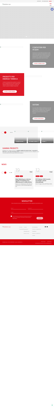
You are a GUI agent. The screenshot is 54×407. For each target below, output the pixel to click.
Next (5, 132)
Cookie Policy (49, 241)
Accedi (50, 1)
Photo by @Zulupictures (48, 243)
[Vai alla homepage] (6, 4)
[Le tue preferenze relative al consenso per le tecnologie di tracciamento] (52, 405)
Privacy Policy (43, 241)
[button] (52, 9)
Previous (3, 132)
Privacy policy (14, 218)
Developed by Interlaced (39, 243)
